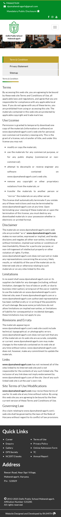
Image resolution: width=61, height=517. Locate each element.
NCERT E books (13, 456)
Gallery (9, 447)
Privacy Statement (19, 66)
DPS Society (12, 452)
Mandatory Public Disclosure (21, 11)
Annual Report (40, 456)
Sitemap (14, 72)
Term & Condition (19, 59)
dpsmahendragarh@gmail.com (22, 6)
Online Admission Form (45, 447)
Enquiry (10, 443)
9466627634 (12, 3)
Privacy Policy (40, 443)
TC (34, 452)
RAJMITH (48, 513)
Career (9, 439)
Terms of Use (39, 439)
